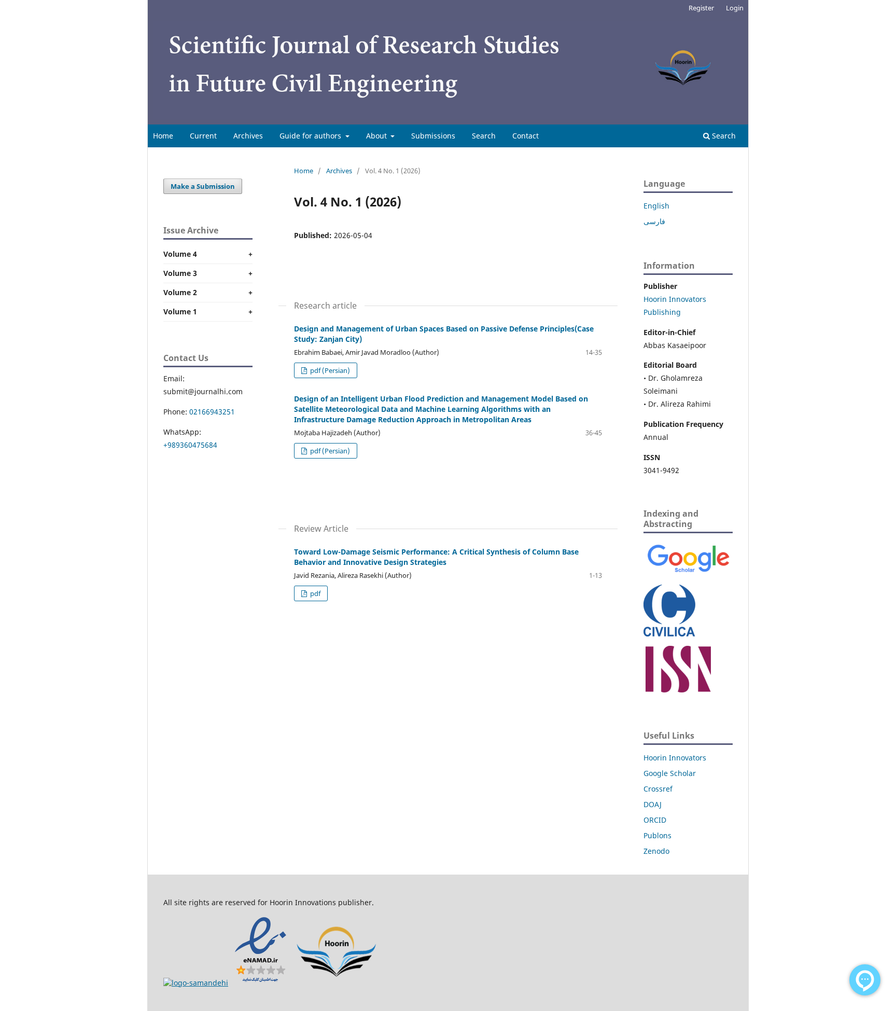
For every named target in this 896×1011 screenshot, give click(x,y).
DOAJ (652, 804)
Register (701, 7)
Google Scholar (669, 773)
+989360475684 (190, 445)
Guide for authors (311, 136)
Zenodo (656, 851)
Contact (525, 136)
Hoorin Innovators (674, 758)
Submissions (433, 136)
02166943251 (212, 412)
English (656, 206)
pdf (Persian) (329, 370)
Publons (657, 835)
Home (163, 136)
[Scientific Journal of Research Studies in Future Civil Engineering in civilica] (669, 634)
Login (735, 7)
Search (484, 136)
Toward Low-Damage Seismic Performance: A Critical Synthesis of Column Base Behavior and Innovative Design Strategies (436, 557)
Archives (248, 136)
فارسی (654, 221)
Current (203, 136)
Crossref (658, 789)
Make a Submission (203, 186)
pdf (314, 593)
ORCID (654, 820)
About (377, 136)
